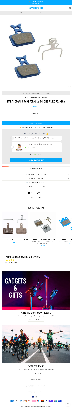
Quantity (36, 113)
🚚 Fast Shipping (36, 178)
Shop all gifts (35, 320)
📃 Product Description (36, 174)
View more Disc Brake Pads (37, 93)
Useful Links (35, 380)
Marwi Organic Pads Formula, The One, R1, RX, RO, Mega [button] (34, 138)
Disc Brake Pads (42, 97)
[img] (36, 260)
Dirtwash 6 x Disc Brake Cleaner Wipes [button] (38, 144)
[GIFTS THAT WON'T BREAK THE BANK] (36, 290)
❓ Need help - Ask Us (36, 186)
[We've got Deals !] (36, 344)
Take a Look (36, 373)
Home (26, 97)
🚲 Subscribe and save (35, 386)
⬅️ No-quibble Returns (36, 182)
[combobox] (38, 13)
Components (33, 97)
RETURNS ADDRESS (35, 392)
